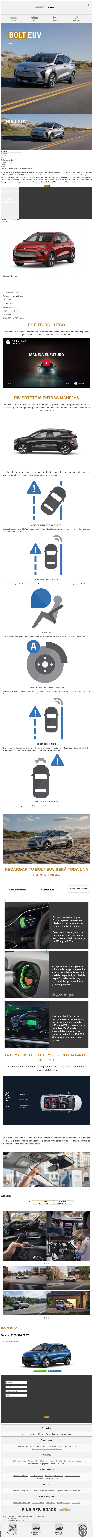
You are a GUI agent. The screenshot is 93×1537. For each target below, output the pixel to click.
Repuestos (61, 1464)
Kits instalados (33, 1461)
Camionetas (31, 1434)
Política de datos (38, 1503)
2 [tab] (46, 1263)
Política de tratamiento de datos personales (16, 169)
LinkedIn (58, 1371)
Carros (22, 1434)
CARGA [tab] (12, 212)
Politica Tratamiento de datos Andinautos (47, 1449)
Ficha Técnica (13, 1341)
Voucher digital (75, 1490)
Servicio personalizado (72, 1461)
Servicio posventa (55, 1446)
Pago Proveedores (47, 1490)
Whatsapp (43, 1371)
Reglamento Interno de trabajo (46, 1478)
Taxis (48, 1434)
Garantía (59, 1461)
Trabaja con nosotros (72, 1476)
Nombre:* (4, 151)
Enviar (46, 186)
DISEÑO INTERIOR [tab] (62, 1202)
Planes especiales (70, 1446)
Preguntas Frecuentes (21, 1503)
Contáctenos (50, 1503)
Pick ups (41, 1434)
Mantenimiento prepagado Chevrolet (41, 1464)
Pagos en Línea (62, 1490)
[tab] (17, 889)
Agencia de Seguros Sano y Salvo (25, 1490)
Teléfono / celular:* (7, 160)
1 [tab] (44, 1263)
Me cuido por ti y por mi (54, 1476)
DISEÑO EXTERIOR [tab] (43, 1202)
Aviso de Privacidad (9, 1518)
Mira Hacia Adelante (20, 1476)
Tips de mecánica (36, 1476)
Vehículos (20, 1446)
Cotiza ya (12, 216)
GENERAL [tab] (12, 211)
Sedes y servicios (19, 1461)
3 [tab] (48, 1263)
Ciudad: (3, 164)
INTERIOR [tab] (12, 214)
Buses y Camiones (59, 1434)
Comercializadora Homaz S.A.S (13, 1520)
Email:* (3, 156)
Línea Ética (76, 1503)
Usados (70, 1434)
